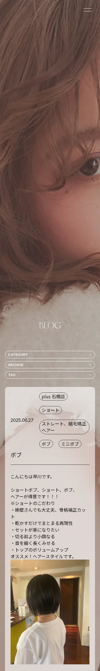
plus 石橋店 (53, 396)
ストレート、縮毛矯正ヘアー (64, 426)
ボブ (46, 443)
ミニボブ (70, 443)
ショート (50, 410)
